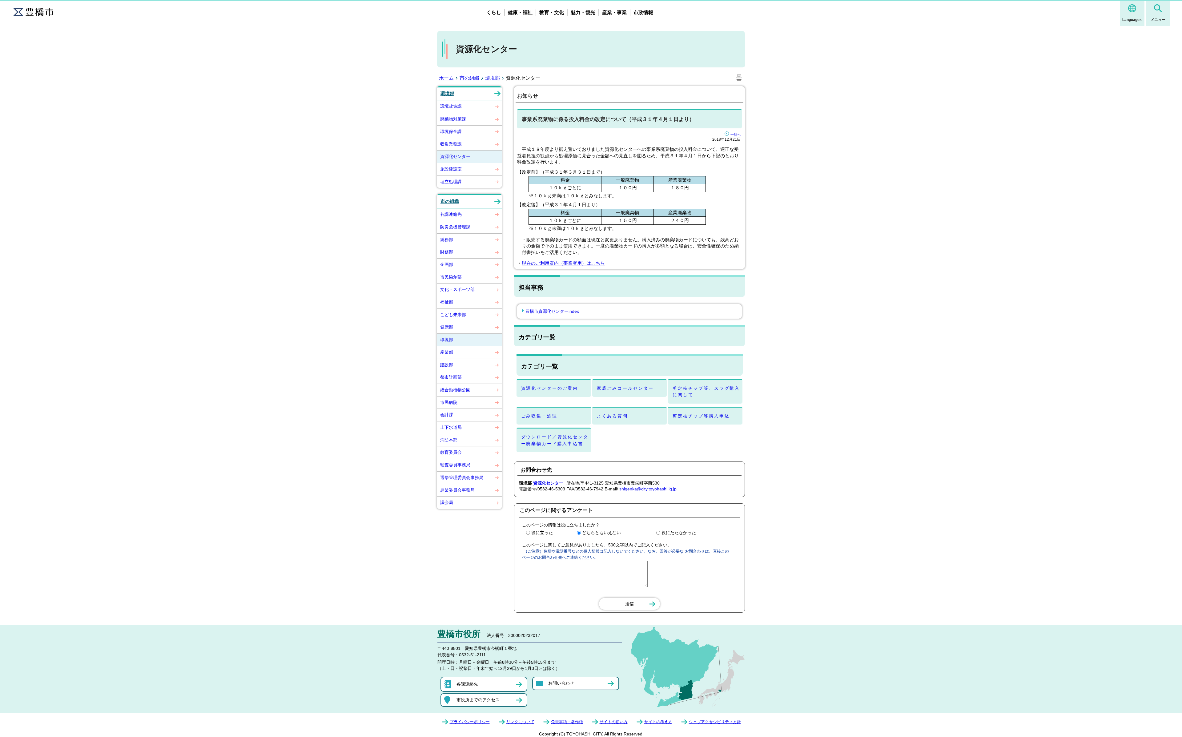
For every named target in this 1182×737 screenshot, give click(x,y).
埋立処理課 (451, 181)
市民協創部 (451, 277)
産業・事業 (614, 12)
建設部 (446, 364)
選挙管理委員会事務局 (461, 477)
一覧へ (735, 134)
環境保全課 (451, 131)
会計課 (446, 414)
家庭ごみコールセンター (625, 388)
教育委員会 (451, 452)
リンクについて (520, 721)
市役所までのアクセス (478, 699)
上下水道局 (451, 427)
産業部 (446, 352)
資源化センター (455, 156)
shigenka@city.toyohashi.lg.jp (648, 488)
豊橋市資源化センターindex (552, 311)
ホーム (446, 78)
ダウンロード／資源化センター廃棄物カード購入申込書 (555, 440)
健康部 (446, 326)
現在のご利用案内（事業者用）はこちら (563, 263)
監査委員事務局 (455, 464)
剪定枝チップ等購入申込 (701, 415)
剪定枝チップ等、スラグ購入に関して (706, 391)
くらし (493, 12)
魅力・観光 (583, 12)
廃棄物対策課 (453, 118)
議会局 (446, 502)
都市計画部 (451, 377)
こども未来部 (453, 314)
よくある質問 (612, 415)
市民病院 (448, 402)
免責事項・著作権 (567, 721)
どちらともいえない (601, 532)
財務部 (446, 251)
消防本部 (448, 439)
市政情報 (643, 12)
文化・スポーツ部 (457, 289)
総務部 (446, 239)
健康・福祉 (520, 12)
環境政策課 (451, 106)
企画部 (446, 264)
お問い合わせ (561, 683)
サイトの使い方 (614, 721)
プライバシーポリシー (470, 721)
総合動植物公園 (455, 389)
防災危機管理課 (455, 226)
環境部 (492, 78)
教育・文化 (551, 12)
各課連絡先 (451, 214)
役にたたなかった (678, 532)
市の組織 (469, 78)
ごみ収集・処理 (539, 415)
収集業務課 (451, 144)
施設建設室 (451, 169)
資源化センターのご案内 (549, 388)
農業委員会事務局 (457, 490)
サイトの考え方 (658, 721)
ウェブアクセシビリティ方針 (715, 721)
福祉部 (446, 302)
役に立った (542, 532)
